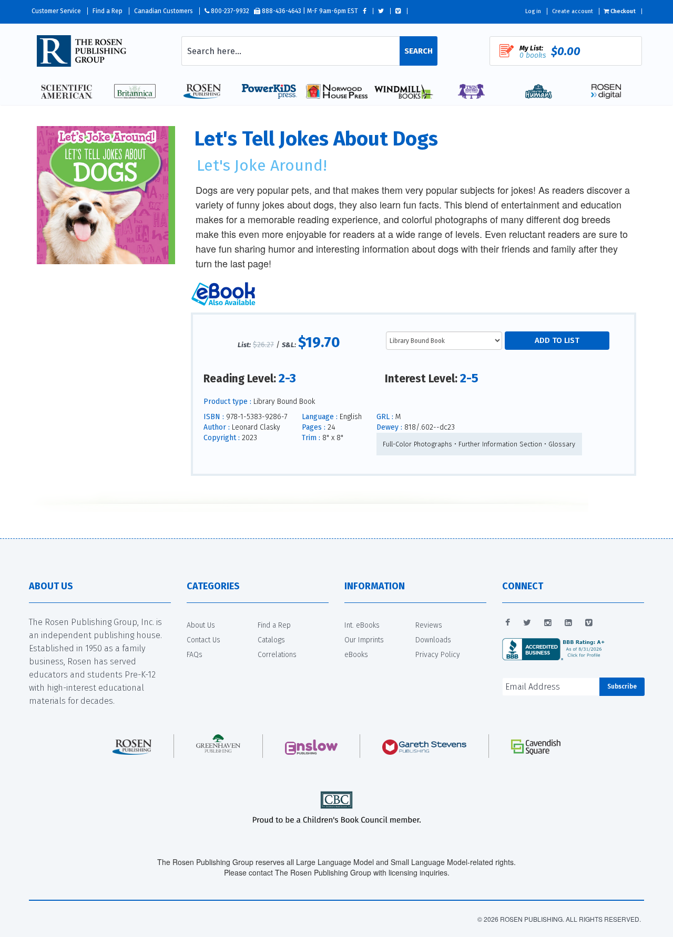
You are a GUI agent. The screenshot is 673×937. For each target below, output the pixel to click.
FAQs (194, 654)
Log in (533, 11)
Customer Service (56, 11)
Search (418, 51)
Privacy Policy (437, 654)
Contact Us (203, 640)
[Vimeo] (589, 623)
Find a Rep (108, 11)
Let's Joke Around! (262, 165)
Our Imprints (364, 640)
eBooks (356, 654)
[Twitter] (527, 623)
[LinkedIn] (568, 623)
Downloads (433, 640)
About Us (201, 625)
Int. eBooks (362, 625)
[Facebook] (507, 623)
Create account (572, 11)
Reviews (428, 625)
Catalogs (271, 640)
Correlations (277, 654)
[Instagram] (548, 623)
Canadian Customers (163, 11)
